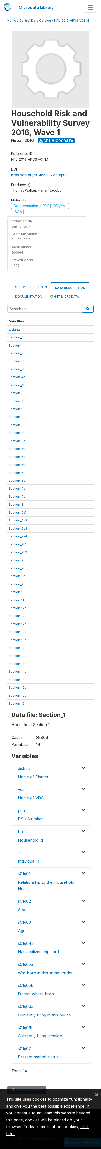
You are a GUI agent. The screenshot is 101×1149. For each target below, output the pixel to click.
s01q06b (26, 1027)
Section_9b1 (17, 544)
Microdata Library (36, 7)
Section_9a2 (18, 520)
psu (21, 810)
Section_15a (17, 687)
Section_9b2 (18, 552)
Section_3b (17, 369)
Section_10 (17, 592)
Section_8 (16, 504)
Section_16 (17, 703)
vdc (21, 789)
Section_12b (17, 616)
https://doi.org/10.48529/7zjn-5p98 (39, 175)
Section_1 (16, 345)
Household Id (30, 840)
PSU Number (30, 818)
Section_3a (17, 361)
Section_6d (17, 480)
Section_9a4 (18, 536)
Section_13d (17, 656)
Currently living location (40, 1035)
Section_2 (16, 353)
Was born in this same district (45, 972)
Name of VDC (31, 797)
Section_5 (16, 393)
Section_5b (17, 449)
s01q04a (26, 943)
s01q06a (25, 1006)
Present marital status (38, 1057)
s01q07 (24, 1048)
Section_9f (17, 584)
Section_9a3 (18, 528)
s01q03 (24, 922)
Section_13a (17, 632)
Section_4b (17, 385)
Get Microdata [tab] (66, 296)
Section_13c (17, 648)
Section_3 (16, 425)
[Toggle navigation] (90, 8)
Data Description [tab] (70, 288)
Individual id (28, 861)
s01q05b (25, 985)
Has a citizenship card (38, 951)
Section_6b (17, 465)
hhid (22, 831)
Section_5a (17, 441)
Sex (21, 909)
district (24, 768)
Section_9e (17, 576)
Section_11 (16, 600)
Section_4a (17, 377)
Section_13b (17, 640)
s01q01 (24, 873)
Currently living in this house (44, 1015)
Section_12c (17, 624)
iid (20, 852)
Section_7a (17, 488)
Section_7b (17, 496)
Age (21, 930)
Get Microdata (58, 141)
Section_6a (17, 457)
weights (15, 329)
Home (11, 20)
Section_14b (17, 671)
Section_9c (17, 560)
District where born (36, 993)
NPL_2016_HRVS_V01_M (71, 20)
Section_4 (16, 433)
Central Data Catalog (35, 20)
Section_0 (16, 337)
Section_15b (17, 695)
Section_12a (17, 608)
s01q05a (25, 964)
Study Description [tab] (31, 287)
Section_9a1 (17, 512)
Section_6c (17, 473)
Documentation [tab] (28, 296)
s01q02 (24, 901)
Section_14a (17, 664)
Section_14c (17, 679)
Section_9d (17, 568)
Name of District (33, 777)
